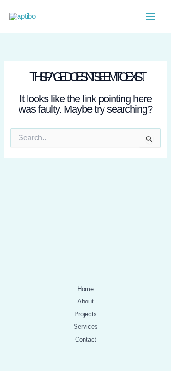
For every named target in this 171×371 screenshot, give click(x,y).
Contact (85, 339)
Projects (85, 314)
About (85, 301)
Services (86, 326)
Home (85, 289)
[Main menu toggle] (151, 17)
